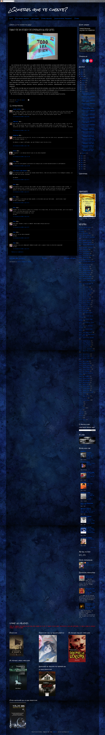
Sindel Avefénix (17, 109)
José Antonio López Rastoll (20, 170)
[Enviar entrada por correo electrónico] (28, 100)
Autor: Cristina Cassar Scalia (87, 261)
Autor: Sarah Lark (83, 384)
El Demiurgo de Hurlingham (87, 472)
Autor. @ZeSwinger (83, 233)
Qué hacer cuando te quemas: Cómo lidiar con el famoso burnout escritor (88, 511)
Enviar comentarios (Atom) (24, 261)
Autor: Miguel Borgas (84, 367)
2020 (82, 76)
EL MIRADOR (83, 482)
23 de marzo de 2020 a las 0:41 (21, 248)
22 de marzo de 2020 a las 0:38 (21, 116)
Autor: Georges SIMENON (85, 293)
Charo (14, 184)
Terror (80, 417)
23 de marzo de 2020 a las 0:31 (21, 191)
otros (16, 101)
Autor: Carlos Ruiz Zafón (85, 255)
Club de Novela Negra (84, 400)
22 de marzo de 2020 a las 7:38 (21, 145)
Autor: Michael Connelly (85, 365)
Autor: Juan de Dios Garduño (86, 337)
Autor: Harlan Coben (84, 294)
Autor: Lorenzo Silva (84, 346)
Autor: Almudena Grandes (85, 242)
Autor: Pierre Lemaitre (85, 369)
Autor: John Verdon (84, 310)
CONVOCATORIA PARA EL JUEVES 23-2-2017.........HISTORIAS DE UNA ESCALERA (90, 591)
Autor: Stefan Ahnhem (84, 388)
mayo (83, 87)
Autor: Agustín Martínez (85, 240)
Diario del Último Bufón (87, 503)
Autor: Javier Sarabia (84, 302)
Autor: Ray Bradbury (84, 376)
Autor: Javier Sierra (84, 304)
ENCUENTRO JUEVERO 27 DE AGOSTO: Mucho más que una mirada (90, 455)
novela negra (82, 419)
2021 (82, 74)
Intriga (81, 405)
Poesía (80, 409)
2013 (82, 169)
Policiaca (81, 411)
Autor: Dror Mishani (84, 274)
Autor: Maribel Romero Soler (86, 358)
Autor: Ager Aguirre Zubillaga (87, 237)
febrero (84, 153)
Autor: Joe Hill (83, 308)
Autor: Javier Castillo (85, 300)
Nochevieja (83, 504)
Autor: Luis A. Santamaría (85, 348)
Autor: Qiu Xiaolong (84, 371)
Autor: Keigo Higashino (85, 342)
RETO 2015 (81, 413)
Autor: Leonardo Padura (85, 345)
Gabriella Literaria (86, 508)
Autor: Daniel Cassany (84, 264)
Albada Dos (15, 135)
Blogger (71, 731)
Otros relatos (46, 18)
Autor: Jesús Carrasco (84, 306)
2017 (82, 160)
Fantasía (81, 404)
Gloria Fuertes (90, 539)
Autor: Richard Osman (84, 380)
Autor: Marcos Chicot (84, 354)
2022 (82, 72)
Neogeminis (83, 451)
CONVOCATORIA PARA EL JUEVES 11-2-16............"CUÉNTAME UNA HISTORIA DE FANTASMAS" (90, 606)
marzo (83, 91)
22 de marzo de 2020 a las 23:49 (21, 165)
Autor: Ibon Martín (84, 298)
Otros (76, 18)
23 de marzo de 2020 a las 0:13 (21, 179)
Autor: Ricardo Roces (84, 378)
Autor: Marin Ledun (84, 361)
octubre (84, 78)
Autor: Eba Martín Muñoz (85, 276)
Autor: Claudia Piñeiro (85, 259)
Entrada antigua (70, 258)
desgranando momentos (86, 516)
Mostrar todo (93, 547)
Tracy (14, 161)
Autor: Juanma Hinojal (84, 341)
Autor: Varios (82, 394)
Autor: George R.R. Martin (85, 291)
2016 (82, 162)
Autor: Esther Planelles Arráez (87, 280)
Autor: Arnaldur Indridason (86, 247)
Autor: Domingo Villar (84, 272)
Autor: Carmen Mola (84, 257)
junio (83, 84)
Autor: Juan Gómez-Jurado (85, 332)
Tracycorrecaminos (85, 462)
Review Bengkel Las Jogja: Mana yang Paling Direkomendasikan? (91, 531)
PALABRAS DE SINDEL (85, 492)
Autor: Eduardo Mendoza (85, 278)
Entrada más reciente (17, 258)
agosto (84, 80)
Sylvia (14, 150)
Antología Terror (83, 229)
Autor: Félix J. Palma (84, 289)
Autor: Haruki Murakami (85, 296)
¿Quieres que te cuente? (38, 9)
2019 (82, 156)
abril (83, 89)
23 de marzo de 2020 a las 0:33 (21, 202)
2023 (82, 69)
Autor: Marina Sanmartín (85, 235)
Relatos (81, 415)
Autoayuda (81, 231)
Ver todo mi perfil (89, 564)
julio (83, 82)
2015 (82, 164)
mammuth (55, 731)
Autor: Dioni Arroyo (84, 268)
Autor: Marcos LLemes (84, 356)
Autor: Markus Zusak (84, 363)
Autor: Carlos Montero (84, 251)
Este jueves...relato (22, 18)
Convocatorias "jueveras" (63, 18)
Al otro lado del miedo (85, 227)
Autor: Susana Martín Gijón (86, 392)
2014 (82, 166)
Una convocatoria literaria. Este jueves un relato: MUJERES (91, 520)
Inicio (11, 18)
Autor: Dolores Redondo (85, 270)
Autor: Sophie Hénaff (84, 386)
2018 (82, 158)
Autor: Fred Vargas (84, 287)
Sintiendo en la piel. (86, 527)
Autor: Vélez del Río (84, 396)
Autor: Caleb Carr (83, 249)
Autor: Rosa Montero (84, 382)
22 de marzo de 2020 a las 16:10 (21, 156)
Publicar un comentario (17, 251)
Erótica (81, 402)
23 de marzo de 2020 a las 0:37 (21, 227)
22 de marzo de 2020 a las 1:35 (21, 130)
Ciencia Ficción (83, 398)
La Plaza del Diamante (86, 537)
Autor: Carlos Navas (84, 253)
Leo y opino (35, 18)
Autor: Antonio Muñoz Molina (86, 244)
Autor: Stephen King (84, 390)
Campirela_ (15, 121)
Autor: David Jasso (84, 266)
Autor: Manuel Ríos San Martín (87, 350)
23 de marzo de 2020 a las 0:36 (21, 216)
